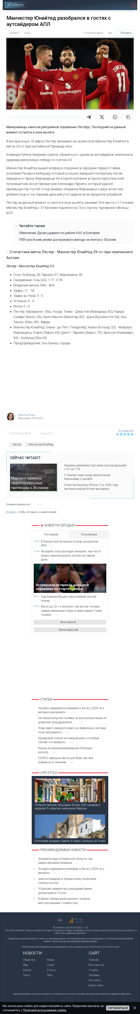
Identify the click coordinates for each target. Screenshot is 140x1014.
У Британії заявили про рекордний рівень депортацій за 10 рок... (65, 890)
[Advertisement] (70, 380)
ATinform (15, 5)
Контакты (95, 980)
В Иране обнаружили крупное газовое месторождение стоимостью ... (64, 900)
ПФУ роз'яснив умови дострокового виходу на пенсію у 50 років (67, 239)
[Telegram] (88, 117)
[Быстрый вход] (113, 5)
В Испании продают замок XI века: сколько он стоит (70, 841)
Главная (94, 959)
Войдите (11, 512)
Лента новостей (68, 629)
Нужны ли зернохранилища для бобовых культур (65, 750)
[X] (102, 117)
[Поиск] (123, 5)
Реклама (94, 975)
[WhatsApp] (115, 117)
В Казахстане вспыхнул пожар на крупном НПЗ (69, 543)
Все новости (68, 622)
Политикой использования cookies (44, 1010)
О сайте (93, 970)
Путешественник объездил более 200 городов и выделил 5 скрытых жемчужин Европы (67, 806)
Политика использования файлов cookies (74, 941)
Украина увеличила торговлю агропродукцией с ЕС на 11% (95, 467)
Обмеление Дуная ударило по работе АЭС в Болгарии (59, 233)
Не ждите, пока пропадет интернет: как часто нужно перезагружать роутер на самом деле (71, 555)
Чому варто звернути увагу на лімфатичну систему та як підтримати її (72, 730)
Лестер (17, 444)
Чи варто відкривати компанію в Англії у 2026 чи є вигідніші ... (71, 871)
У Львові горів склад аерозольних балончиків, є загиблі (87, 477)
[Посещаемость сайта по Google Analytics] (76, 920)
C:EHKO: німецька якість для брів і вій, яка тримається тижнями (65, 760)
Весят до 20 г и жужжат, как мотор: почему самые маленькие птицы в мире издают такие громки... (71, 610)
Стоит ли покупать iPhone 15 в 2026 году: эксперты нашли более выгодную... (91, 486)
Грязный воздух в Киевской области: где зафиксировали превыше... (65, 861)
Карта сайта (96, 985)
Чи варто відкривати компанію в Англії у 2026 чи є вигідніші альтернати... (71, 710)
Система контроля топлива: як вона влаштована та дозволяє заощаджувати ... (72, 720)
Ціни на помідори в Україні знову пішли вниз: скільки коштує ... (67, 881)
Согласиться (118, 1008)
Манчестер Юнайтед (41, 444)
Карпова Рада (26, 414)
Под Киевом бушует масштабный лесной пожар (68, 598)
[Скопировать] (128, 117)
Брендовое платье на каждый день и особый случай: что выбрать (68, 740)
